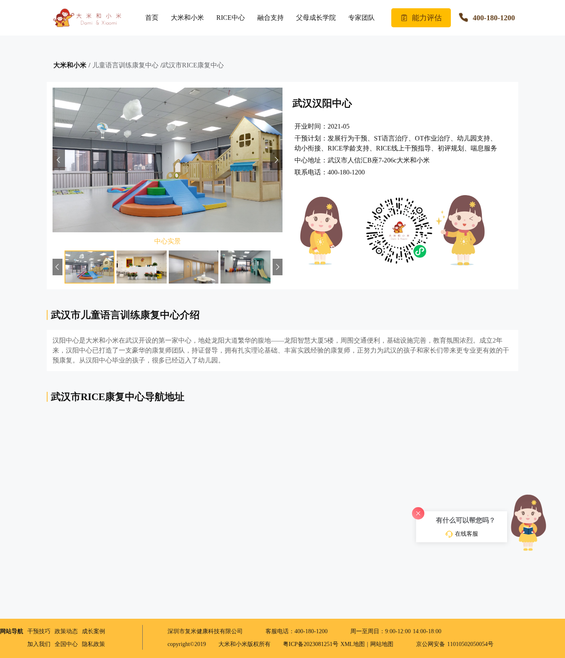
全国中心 (66, 644)
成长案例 (93, 631)
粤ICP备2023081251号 (311, 644)
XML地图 (352, 644)
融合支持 (270, 17)
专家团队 (361, 17)
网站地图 (381, 644)
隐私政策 (93, 644)
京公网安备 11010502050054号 (453, 644)
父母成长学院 (316, 17)
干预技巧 (38, 631)
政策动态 (66, 631)
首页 (151, 17)
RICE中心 (230, 17)
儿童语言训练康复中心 (125, 65)
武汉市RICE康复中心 (193, 65)
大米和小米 (187, 17)
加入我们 (38, 644)
